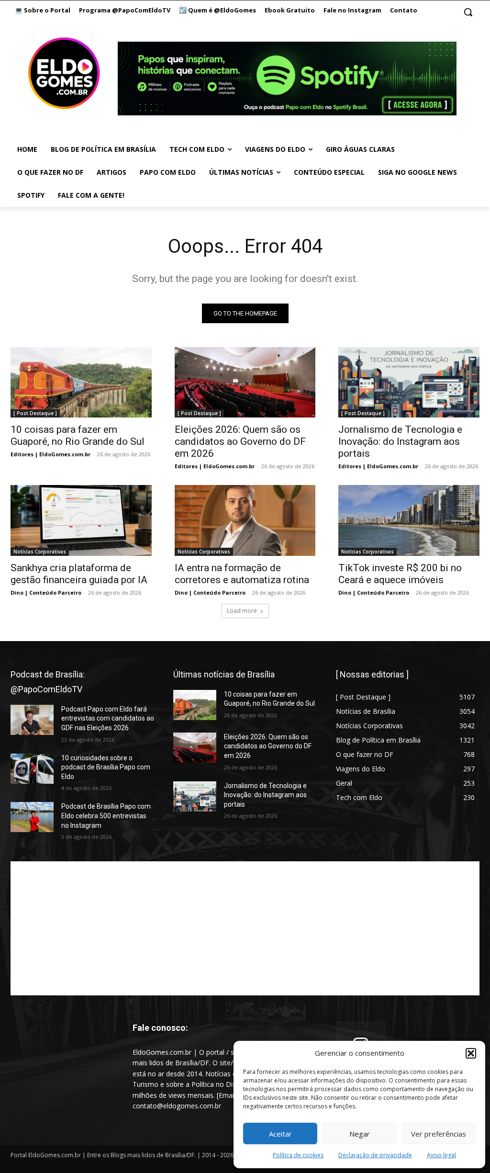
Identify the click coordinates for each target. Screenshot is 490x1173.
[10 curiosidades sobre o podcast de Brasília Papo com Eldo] (32, 769)
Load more (242, 611)
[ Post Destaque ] (35, 413)
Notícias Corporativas (39, 551)
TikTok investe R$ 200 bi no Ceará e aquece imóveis (400, 574)
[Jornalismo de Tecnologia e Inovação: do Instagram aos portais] (408, 382)
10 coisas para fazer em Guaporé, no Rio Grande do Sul (78, 435)
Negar (359, 1134)
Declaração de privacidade (375, 1155)
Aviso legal (441, 1155)
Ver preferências (438, 1134)
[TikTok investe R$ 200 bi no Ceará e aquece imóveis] (408, 520)
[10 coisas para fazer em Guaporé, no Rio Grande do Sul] (81, 382)
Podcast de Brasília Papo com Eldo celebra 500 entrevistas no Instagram (106, 815)
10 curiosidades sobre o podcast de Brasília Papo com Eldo (105, 767)
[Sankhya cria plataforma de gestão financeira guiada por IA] (81, 520)
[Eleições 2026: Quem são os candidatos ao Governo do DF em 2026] (245, 382)
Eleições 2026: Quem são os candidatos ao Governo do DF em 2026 (240, 441)
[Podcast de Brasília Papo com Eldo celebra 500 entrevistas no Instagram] (32, 817)
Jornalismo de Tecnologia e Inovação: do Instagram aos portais (400, 441)
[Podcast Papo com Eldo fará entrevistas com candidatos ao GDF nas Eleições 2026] (32, 720)
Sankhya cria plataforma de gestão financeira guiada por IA (79, 574)
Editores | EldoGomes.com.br (50, 454)
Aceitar (280, 1134)
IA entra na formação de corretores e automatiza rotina (242, 574)
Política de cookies (298, 1155)
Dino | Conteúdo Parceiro (46, 592)
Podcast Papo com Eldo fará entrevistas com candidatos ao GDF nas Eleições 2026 (107, 718)
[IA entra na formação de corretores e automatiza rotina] (245, 520)
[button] (471, 1053)
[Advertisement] (245, 928)
